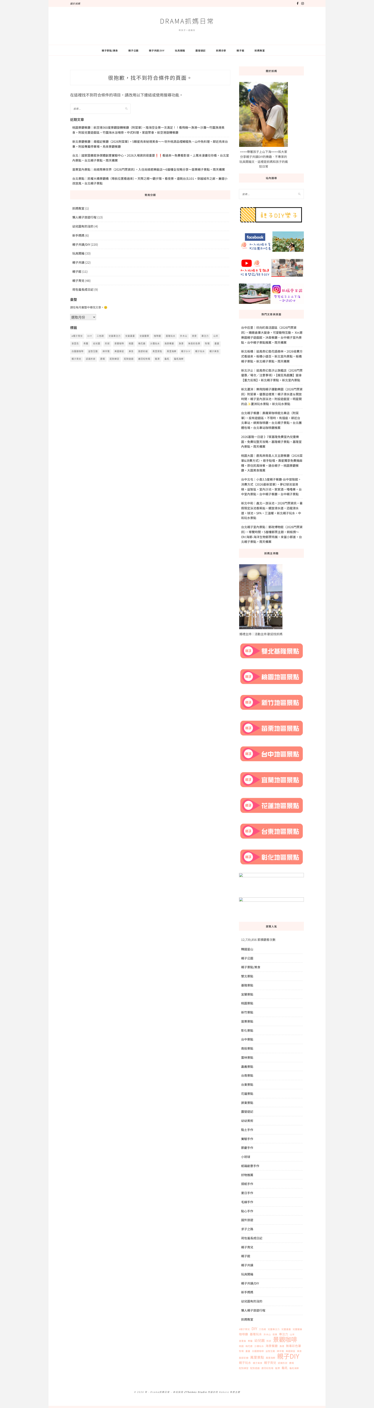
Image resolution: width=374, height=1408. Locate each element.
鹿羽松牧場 (144, 359)
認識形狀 (90, 359)
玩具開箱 (180, 50)
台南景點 (247, 1075)
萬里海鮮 (171, 351)
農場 (102, 359)
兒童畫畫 (130, 336)
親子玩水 (200, 351)
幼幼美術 (247, 1120)
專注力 (205, 336)
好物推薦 (247, 1175)
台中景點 (247, 1039)
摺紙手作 (247, 1184)
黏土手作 (247, 1129)
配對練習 (114, 359)
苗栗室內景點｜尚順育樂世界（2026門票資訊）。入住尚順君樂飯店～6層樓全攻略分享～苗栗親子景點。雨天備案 (148, 169)
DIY (89, 336)
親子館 (240, 50)
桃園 (131, 344)
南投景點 (247, 1048)
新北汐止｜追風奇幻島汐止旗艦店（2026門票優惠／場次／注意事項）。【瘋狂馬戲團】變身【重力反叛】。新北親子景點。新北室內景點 (272, 375)
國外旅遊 (247, 1220)
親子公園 (133, 50)
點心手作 (247, 1211)
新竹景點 (247, 1012)
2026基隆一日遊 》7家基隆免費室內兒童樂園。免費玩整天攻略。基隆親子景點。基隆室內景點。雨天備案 (271, 442)
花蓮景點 (247, 1093)
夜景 (194, 336)
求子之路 (247, 1229)
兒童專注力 (115, 336)
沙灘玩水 (155, 344)
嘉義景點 (247, 1066)
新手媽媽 (78, 235)
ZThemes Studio (195, 1392)
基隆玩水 (170, 336)
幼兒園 (96, 344)
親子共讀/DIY (156, 50)
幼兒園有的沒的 (83, 226)
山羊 (215, 336)
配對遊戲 (129, 359)
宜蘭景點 (247, 994)
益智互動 (93, 351)
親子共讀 (78, 262)
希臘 (86, 344)
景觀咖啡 (119, 344)
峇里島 (75, 344)
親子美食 (214, 351)
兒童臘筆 (144, 336)
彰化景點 (247, 1030)
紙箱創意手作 (250, 1166)
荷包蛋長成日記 (83, 289)
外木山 (183, 336)
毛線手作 (247, 1202)
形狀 (107, 344)
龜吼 (166, 359)
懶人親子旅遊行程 (84, 217)
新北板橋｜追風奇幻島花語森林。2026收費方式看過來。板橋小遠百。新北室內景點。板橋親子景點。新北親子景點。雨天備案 (272, 356)
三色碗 (100, 336)
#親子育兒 (77, 336)
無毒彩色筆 (194, 344)
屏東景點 (247, 1102)
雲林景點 (247, 1057)
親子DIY (185, 351)
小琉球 (245, 1157)
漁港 (181, 344)
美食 (131, 351)
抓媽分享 (221, 50)
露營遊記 (200, 50)
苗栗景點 (247, 1021)
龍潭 (157, 359)
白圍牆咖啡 (78, 351)
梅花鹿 (141, 344)
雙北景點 (247, 976)
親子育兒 (78, 280)
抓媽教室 (260, 50)
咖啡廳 (157, 336)
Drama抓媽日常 (187, 21)
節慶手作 (247, 1147)
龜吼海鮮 (179, 359)
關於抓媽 (75, 3)
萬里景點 (157, 351)
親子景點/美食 (110, 50)
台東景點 (247, 1084)
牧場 (207, 344)
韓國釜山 (247, 949)
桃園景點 (247, 1003)
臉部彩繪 (143, 351)
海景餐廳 (169, 344)
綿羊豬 (106, 351)
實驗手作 (247, 1139)
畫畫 (216, 344)
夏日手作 (247, 1193)
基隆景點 (247, 985)
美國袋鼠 (119, 351)
